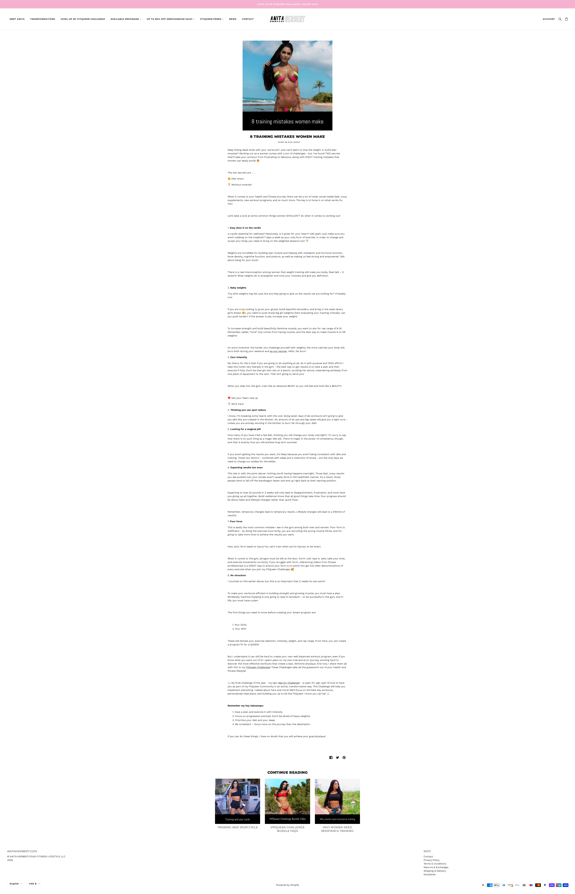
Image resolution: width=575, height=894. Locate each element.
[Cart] (566, 19)
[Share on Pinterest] (344, 757)
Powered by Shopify (287, 885)
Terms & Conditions (435, 863)
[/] (287, 18)
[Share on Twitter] (337, 757)
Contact (428, 856)
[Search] (560, 19)
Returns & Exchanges (436, 867)
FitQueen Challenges (258, 667)
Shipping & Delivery (435, 870)
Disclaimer (430, 874)
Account (549, 19)
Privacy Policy (431, 860)
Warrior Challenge (288, 682)
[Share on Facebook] (331, 757)
